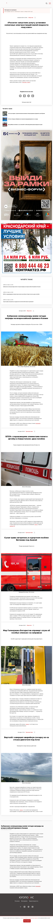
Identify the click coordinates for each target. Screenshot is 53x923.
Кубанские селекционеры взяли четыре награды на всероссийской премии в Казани (21, 286)
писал (27, 724)
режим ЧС (12, 526)
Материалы (24, 901)
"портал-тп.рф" (26, 82)
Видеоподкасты (33, 901)
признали (37, 423)
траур (35, 524)
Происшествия (29, 431)
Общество (30, 17)
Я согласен (27, 920)
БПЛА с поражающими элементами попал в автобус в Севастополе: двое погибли (21, 294)
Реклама (17, 901)
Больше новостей (26, 102)
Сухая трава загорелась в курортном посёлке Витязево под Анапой (18, 301)
